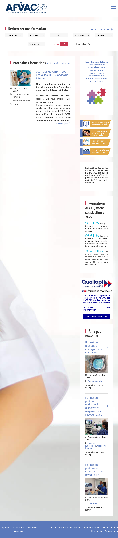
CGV (53, 527)
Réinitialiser (81, 44)
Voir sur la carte (100, 29)
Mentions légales (92, 527)
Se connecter (111, 531)
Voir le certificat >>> (96, 316)
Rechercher (58, 44)
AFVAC (21, 527)
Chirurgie (92, 503)
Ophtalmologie (95, 381)
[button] (14, 35)
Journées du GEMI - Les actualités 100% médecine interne (52, 75)
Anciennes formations (56, 63)
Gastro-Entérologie (90, 444)
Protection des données (70, 527)
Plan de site (96, 531)
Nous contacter (110, 527)
